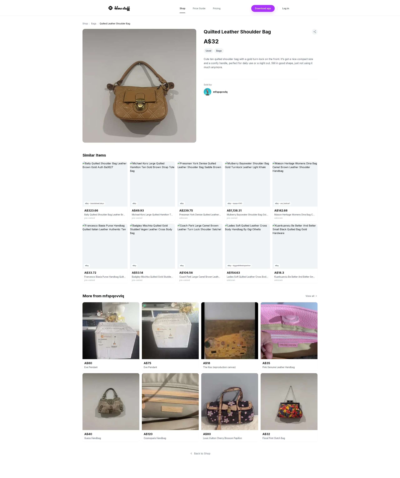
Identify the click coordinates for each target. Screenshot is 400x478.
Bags (93, 23)
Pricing (216, 8)
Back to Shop (202, 453)
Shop (182, 8)
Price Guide (199, 8)
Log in (285, 8)
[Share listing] (315, 32)
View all (310, 296)
